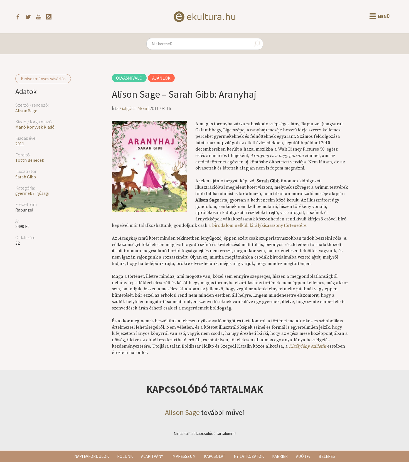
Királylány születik (307, 346)
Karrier (280, 456)
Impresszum (183, 456)
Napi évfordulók (91, 456)
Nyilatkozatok (249, 456)
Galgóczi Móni (133, 108)
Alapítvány (152, 456)
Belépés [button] (327, 456)
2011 (19, 143)
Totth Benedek (29, 160)
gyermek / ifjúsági (32, 193)
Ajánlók (161, 78)
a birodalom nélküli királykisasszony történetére (257, 225)
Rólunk (125, 456)
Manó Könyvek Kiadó (35, 127)
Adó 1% (303, 456)
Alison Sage (26, 110)
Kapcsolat (214, 456)
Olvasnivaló (129, 78)
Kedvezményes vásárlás (43, 78)
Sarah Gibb (25, 177)
